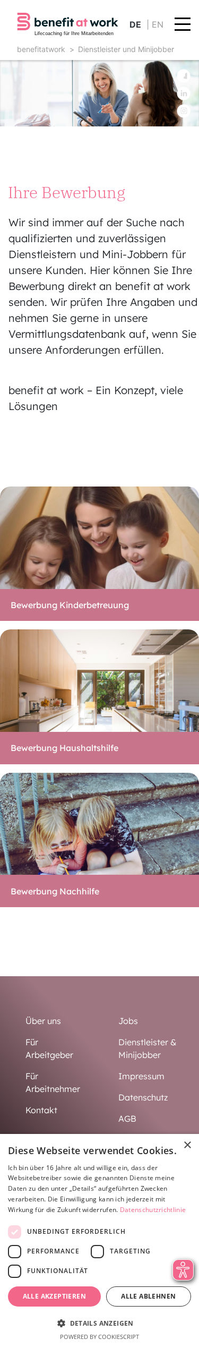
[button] (99, 1323)
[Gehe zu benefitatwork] (67, 24)
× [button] (187, 1145)
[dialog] (99, 1241)
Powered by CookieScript (99, 1337)
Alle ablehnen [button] (148, 1296)
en (157, 24)
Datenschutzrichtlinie (153, 1209)
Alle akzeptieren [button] (54, 1296)
